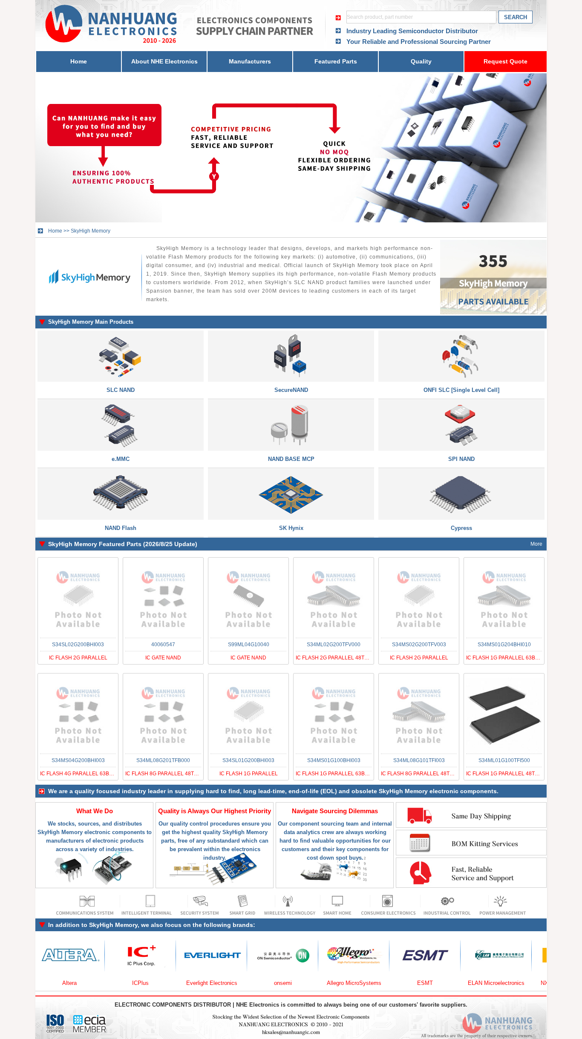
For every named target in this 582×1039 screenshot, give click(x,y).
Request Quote (505, 61)
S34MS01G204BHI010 (504, 645)
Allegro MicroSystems (323, 983)
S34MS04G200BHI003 (78, 760)
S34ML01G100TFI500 (504, 760)
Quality (421, 61)
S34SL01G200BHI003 (248, 760)
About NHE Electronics (164, 61)
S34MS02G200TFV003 (419, 645)
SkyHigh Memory (90, 231)
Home (78, 61)
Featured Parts (335, 61)
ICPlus (109, 983)
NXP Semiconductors (536, 983)
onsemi (252, 983)
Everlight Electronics (180, 983)
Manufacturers (250, 61)
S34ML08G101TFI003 (419, 760)
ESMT (394, 983)
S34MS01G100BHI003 (333, 760)
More (536, 544)
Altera (38, 983)
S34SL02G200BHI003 (78, 645)
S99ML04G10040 (248, 645)
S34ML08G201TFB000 (163, 760)
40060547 (163, 645)
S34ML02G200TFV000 (333, 645)
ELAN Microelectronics (465, 983)
